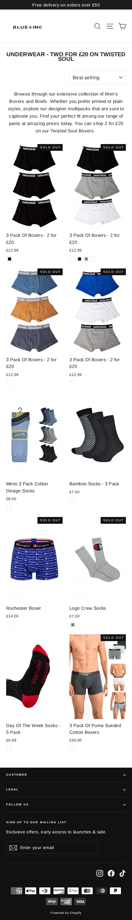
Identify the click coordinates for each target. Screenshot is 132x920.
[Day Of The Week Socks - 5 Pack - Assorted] (9, 749)
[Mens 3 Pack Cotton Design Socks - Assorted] (9, 507)
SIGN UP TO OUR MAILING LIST (36, 822)
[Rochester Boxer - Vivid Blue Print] (9, 625)
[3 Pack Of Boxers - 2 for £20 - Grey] (86, 259)
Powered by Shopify (66, 912)
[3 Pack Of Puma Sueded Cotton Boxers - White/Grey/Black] (73, 749)
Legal (12, 789)
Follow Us (17, 804)
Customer (16, 774)
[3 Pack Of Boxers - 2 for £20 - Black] (9, 259)
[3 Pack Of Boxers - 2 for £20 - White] (93, 259)
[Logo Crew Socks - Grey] (73, 625)
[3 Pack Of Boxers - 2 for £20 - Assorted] (73, 259)
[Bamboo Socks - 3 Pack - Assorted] (73, 500)
